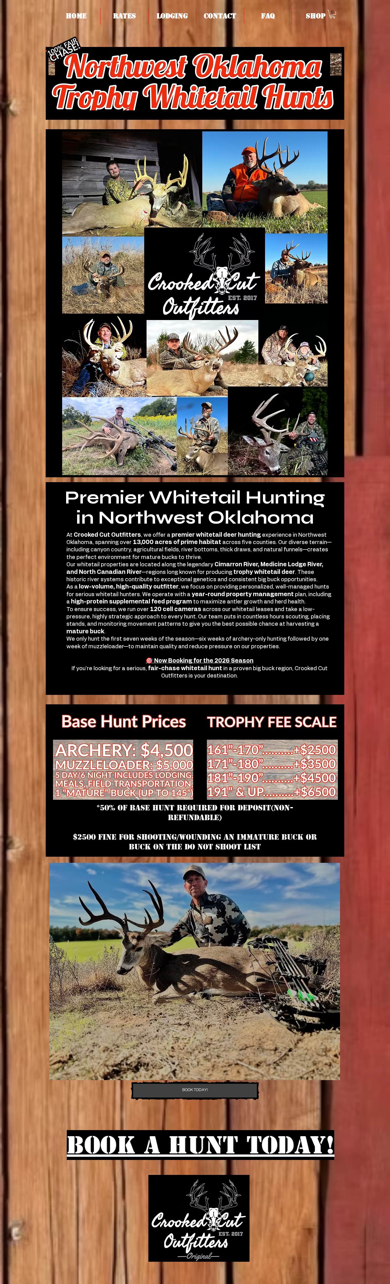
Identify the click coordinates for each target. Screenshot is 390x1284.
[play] (325, 1074)
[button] (124, 16)
